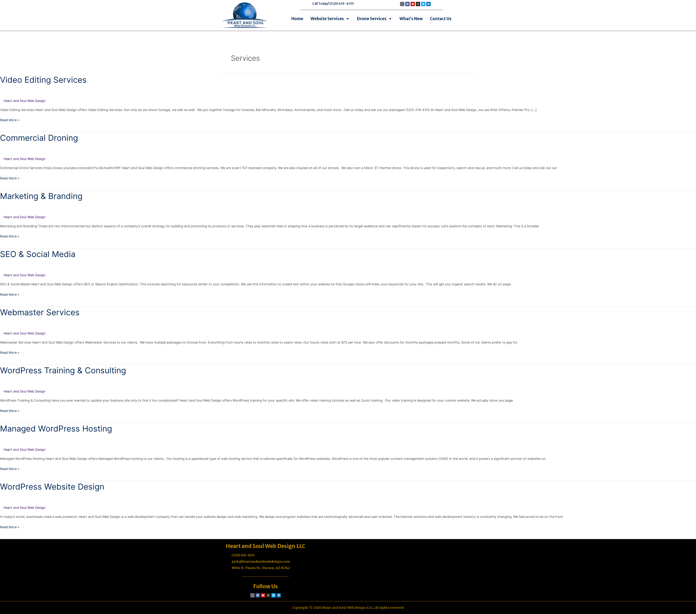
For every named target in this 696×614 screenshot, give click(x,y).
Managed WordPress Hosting (56, 429)
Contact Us (440, 18)
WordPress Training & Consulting (63, 370)
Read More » (9, 120)
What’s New (411, 18)
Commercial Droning (39, 138)
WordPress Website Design (52, 487)
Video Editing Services (43, 80)
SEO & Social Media (37, 254)
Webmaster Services (40, 312)
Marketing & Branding (41, 196)
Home (297, 18)
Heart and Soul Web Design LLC (265, 546)
